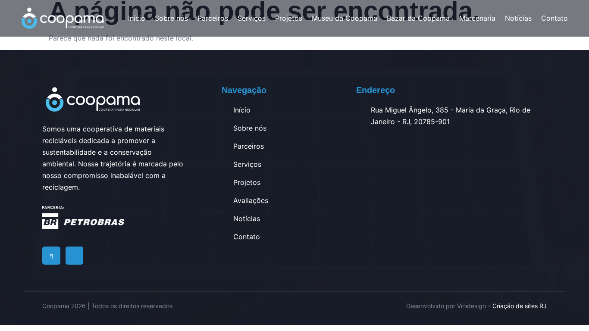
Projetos (288, 18)
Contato (554, 18)
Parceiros (212, 18)
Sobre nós (171, 18)
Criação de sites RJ (519, 305)
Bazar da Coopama (418, 18)
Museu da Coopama (344, 18)
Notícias (518, 18)
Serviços (252, 18)
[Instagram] (75, 256)
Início (136, 18)
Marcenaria (477, 18)
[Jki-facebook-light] (51, 256)
